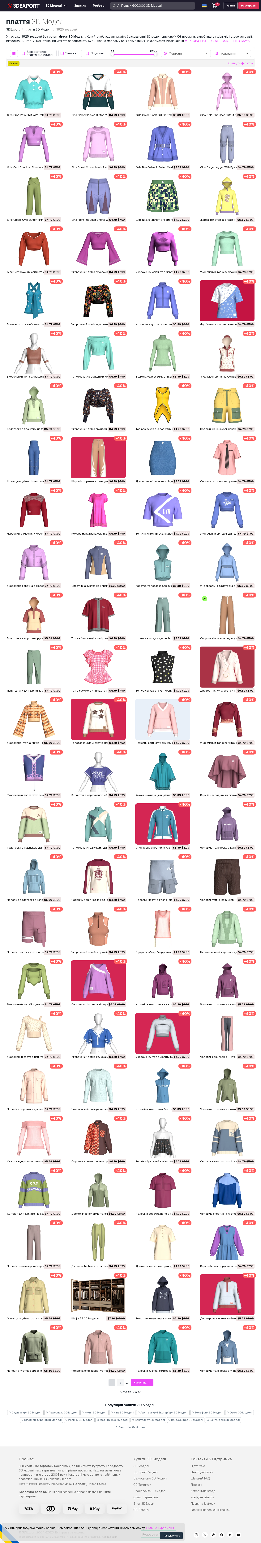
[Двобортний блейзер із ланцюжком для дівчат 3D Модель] (227, 667)
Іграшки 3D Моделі (80, 1420)
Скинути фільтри (240, 63)
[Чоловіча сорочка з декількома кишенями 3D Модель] (33, 1085)
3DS (211, 41)
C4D (225, 41)
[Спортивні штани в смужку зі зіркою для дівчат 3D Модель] (227, 614)
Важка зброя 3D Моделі (187, 1420)
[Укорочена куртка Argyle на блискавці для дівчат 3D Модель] (33, 719)
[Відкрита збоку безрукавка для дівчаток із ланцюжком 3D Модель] (162, 928)
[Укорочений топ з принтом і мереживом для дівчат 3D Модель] (227, 719)
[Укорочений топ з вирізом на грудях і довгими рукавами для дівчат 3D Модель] (227, 248)
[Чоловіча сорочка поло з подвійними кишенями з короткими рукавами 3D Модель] (162, 1190)
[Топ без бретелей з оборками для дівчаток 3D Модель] (162, 1137)
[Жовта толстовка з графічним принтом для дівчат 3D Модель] (227, 196)
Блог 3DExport (143, 1504)
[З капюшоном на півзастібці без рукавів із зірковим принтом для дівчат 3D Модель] (227, 353)
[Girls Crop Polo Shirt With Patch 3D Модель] (33, 91)
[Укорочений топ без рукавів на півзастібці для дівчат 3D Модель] (98, 928)
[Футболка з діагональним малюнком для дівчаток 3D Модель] (227, 300)
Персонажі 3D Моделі (63, 1412)
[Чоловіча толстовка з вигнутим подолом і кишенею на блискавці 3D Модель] (227, 1085)
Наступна (140, 1382)
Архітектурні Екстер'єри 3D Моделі (164, 1412)
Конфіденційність (202, 1497)
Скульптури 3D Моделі (26, 1412)
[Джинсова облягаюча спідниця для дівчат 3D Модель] (162, 457)
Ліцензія (196, 1485)
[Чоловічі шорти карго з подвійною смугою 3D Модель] (33, 928)
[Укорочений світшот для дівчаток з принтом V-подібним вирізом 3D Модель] (227, 510)
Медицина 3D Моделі (113, 1420)
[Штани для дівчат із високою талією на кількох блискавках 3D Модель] (33, 457)
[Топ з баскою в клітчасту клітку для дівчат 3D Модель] (98, 667)
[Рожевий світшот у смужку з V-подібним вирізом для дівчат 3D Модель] (162, 719)
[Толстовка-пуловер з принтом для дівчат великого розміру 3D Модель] (162, 1294)
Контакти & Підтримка (211, 1459)
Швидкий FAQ (200, 1478)
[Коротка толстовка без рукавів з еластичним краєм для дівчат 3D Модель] (162, 562)
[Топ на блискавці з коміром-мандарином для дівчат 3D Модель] (98, 614)
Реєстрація (248, 5)
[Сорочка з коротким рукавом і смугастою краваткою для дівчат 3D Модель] (227, 457)
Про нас (26, 1459)
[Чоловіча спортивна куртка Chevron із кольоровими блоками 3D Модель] (227, 1190)
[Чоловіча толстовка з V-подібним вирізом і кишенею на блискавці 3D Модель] (227, 1347)
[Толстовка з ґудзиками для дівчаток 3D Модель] (98, 823)
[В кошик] (48, 106)
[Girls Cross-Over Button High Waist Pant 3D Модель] (33, 196)
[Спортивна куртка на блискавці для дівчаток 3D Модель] (98, 562)
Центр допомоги (202, 1472)
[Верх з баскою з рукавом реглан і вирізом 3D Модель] (227, 1242)
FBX (203, 41)
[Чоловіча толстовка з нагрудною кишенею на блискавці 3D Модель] (162, 980)
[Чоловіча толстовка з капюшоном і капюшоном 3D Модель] (227, 980)
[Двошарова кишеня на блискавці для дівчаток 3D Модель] (227, 1294)
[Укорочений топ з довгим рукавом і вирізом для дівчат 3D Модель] (162, 1033)
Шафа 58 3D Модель (85, 1318)
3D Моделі (141, 1466)
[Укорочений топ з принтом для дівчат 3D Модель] (98, 405)
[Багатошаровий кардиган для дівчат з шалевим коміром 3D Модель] (227, 928)
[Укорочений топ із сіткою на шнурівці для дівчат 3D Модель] (33, 771)
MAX (188, 41)
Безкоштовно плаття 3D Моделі (40, 53)
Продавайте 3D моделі (149, 1491)
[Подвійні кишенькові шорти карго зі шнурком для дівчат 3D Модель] (227, 405)
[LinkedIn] (230, 1535)
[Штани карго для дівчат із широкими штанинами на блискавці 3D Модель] (162, 614)
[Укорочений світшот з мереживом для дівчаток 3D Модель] (162, 248)
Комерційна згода (203, 1491)
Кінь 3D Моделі (123, 1412)
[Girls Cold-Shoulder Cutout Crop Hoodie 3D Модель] (227, 91)
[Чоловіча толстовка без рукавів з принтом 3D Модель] (162, 1085)
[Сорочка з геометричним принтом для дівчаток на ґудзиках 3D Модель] (98, 1137)
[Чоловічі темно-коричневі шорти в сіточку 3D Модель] (227, 876)
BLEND (234, 41)
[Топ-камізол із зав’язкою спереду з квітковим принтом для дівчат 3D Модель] (33, 300)
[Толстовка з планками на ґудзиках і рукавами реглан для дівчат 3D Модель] (33, 405)
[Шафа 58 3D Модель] (98, 1294)
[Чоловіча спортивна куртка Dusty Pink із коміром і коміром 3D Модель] (98, 1347)
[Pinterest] (213, 1535)
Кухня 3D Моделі (95, 1412)
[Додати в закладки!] (55, 106)
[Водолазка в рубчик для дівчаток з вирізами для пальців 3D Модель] (162, 353)
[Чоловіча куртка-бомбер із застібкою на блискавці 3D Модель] (162, 1347)
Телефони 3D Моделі (208, 1412)
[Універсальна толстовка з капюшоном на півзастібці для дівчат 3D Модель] (227, 562)
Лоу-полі (97, 53)
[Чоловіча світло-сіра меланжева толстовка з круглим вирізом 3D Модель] (98, 1085)
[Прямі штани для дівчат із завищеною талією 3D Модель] (33, 667)
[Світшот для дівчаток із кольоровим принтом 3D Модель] (33, 1190)
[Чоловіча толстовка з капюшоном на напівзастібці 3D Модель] (33, 876)
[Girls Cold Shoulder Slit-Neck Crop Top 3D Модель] (33, 143)
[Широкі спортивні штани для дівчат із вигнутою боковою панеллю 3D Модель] (98, 457)
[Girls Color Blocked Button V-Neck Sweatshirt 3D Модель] (98, 91)
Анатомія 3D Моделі (132, 1427)
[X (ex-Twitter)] (205, 1535)
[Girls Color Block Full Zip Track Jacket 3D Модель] (162, 91)
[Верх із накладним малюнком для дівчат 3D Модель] (227, 771)
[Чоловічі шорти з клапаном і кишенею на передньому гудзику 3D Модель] (162, 876)
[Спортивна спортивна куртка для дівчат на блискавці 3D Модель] (162, 823)
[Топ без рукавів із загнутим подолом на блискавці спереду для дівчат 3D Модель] (162, 405)
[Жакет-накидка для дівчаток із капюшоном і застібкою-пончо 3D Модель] (162, 771)
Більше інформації (160, 1528)
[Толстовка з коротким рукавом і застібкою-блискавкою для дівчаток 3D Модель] (33, 614)
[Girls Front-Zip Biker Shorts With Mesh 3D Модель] (98, 196)
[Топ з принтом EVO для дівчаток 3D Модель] (162, 510)
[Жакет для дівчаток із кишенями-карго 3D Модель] (33, 1294)
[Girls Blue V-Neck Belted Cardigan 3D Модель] (162, 143)
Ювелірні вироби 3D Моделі (43, 1420)
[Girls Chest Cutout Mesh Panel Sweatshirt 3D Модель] (98, 143)
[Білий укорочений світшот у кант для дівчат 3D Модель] (33, 248)
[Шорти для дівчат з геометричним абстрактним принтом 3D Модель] (162, 196)
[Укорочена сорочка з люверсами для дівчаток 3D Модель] (33, 562)
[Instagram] (196, 1535)
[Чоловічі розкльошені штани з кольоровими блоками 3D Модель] (227, 1033)
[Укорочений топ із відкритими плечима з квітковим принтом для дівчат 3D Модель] (98, 300)
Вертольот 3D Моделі (149, 1420)
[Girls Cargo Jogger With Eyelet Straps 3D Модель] (227, 143)
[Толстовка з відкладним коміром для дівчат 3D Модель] (98, 353)
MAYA (245, 41)
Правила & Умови (203, 1504)
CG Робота (141, 1510)
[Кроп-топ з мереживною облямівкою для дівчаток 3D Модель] (98, 771)
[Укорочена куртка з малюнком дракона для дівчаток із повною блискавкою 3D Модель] (162, 300)
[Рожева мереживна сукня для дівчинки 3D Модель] (98, 510)
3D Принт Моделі (145, 1472)
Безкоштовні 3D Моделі (150, 1478)
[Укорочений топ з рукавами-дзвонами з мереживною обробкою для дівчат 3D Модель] (98, 248)
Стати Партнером (145, 1497)
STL (217, 41)
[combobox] (189, 53)
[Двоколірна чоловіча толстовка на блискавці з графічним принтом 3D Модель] (98, 1190)
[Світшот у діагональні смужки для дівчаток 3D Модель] (98, 980)
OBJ (196, 41)
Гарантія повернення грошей (210, 1510)
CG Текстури (142, 1485)
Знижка (70, 53)
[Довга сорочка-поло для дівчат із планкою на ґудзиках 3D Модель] (162, 1242)
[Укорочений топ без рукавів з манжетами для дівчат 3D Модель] (33, 353)
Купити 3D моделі (149, 1459)
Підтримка (198, 1466)
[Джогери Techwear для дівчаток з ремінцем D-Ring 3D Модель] (98, 1242)
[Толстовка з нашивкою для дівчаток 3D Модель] (33, 823)
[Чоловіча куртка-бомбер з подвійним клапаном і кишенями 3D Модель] (33, 1347)
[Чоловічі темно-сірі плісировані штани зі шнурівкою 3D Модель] (33, 1242)
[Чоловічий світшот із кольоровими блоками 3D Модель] (98, 876)
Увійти (230, 5)
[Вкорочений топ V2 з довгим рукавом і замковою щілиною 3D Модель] (33, 980)
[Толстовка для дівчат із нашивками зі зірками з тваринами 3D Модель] (98, 719)
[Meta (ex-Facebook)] (221, 1535)
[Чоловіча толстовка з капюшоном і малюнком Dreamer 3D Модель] (227, 823)
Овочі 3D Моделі (240, 1412)
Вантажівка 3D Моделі (224, 1420)
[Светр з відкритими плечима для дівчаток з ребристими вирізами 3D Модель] (33, 1137)
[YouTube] (238, 1535)
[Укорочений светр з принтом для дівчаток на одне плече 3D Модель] (33, 1033)
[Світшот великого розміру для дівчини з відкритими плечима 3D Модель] (227, 1137)
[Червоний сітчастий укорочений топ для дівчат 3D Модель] (33, 510)
